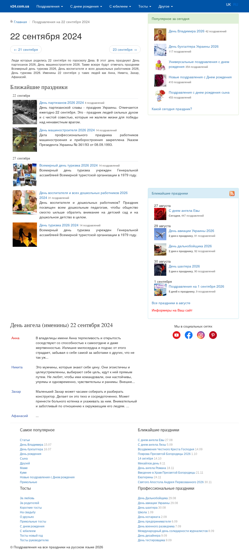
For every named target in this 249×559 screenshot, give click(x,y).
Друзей (25, 463)
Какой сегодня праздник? (172, 108)
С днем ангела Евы (184, 210)
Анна (15, 337)
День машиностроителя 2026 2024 (67, 129)
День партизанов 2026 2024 (61, 102)
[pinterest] (213, 335)
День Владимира (31, 444)
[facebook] (189, 335)
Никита (17, 366)
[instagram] (201, 335)
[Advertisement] (75, 285)
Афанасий (19, 415)
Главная (20, 21)
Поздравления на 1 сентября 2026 (196, 286)
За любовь (27, 498)
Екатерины (145, 477)
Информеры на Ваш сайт (172, 310)
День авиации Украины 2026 (191, 230)
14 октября (145, 458)
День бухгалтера (31, 449)
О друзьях (27, 517)
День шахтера (148, 507)
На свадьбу (28, 512)
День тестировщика (151, 540)
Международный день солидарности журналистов (173, 531)
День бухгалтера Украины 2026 (194, 46)
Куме (23, 472)
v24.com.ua (19, 6)
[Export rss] (232, 193)
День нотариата (149, 517)
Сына (24, 458)
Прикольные (28, 482)
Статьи (25, 440)
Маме (24, 468)
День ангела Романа (152, 468)
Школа (142, 512)
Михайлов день (148, 463)
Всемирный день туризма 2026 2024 (68, 165)
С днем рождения (85, 6)
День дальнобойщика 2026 (190, 245)
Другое (164, 6)
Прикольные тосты (33, 521)
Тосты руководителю (34, 540)
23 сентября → (125, 49)
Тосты (143, 6)
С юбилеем (119, 6)
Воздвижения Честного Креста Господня (166, 449)
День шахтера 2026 (184, 266)
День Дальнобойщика (153, 498)
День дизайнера (149, 535)
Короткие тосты (31, 507)
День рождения (30, 454)
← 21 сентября (26, 49)
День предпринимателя (154, 521)
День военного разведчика (156, 526)
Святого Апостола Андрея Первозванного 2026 (171, 482)
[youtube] (176, 335)
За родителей (29, 503)
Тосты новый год (31, 535)
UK (228, 4)
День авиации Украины (154, 503)
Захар (16, 391)
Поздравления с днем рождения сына (199, 92)
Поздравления (48, 6)
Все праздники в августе (171, 302)
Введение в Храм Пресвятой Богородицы (166, 472)
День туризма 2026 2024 (59, 224)
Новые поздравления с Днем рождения (200, 76)
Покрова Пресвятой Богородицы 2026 (164, 454)
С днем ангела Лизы (152, 444)
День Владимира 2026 (187, 30)
